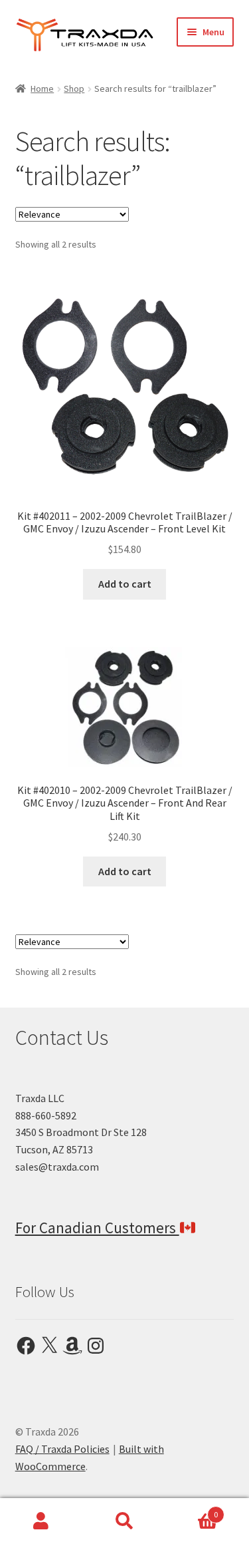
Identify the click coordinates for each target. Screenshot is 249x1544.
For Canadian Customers (97, 1227)
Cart (192, 1509)
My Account (41, 1521)
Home (42, 89)
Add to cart (124, 583)
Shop (74, 89)
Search (124, 1521)
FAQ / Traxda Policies (62, 1448)
